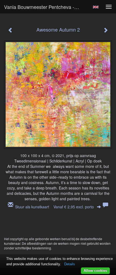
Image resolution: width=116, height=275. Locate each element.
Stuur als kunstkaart (54, 206)
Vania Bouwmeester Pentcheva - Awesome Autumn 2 (44, 6)
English (96, 7)
